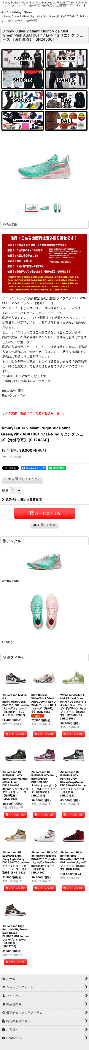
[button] (31, 208)
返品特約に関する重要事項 (23, 499)
